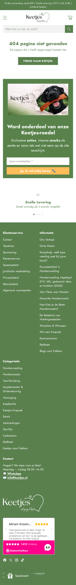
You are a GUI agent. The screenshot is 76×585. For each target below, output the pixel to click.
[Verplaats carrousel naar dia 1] (33, 214)
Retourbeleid (10, 284)
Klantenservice (11, 259)
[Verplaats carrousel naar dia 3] (39, 214)
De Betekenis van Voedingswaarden (50, 317)
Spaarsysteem (11, 265)
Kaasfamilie (9, 404)
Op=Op (7, 429)
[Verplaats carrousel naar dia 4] (42, 214)
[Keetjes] (38, 17)
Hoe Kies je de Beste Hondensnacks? (52, 307)
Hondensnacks (11, 374)
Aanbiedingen (11, 423)
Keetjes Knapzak (13, 410)
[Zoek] (69, 29)
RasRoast (45, 345)
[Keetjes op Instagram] (16, 561)
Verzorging (9, 398)
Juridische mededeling (16, 271)
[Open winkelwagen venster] (70, 17)
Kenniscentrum (48, 338)
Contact (7, 240)
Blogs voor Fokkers (51, 351)
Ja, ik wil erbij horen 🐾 (38, 170)
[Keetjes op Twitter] (10, 561)
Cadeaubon (10, 436)
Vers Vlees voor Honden (54, 292)
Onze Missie (47, 246)
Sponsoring (9, 252)
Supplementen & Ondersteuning (13, 389)
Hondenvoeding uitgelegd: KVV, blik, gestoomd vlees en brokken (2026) (56, 281)
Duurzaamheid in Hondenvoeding (50, 269)
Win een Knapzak (50, 332)
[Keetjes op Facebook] (5, 561)
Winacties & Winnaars (53, 326)
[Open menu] (5, 17)
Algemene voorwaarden (17, 290)
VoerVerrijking (11, 381)
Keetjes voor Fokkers (15, 448)
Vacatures (8, 246)
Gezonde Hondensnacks (54, 298)
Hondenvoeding (12, 368)
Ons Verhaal (47, 240)
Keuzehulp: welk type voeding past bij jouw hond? (53, 256)
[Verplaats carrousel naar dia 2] (36, 214)
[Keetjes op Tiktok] (22, 561)
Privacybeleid (11, 278)
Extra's (6, 417)
